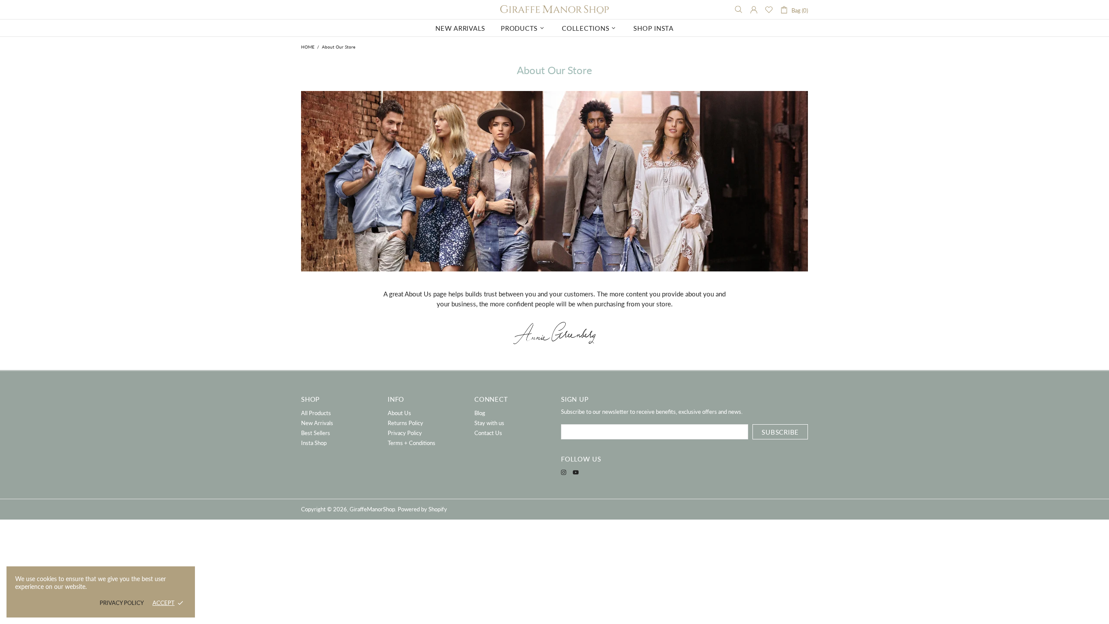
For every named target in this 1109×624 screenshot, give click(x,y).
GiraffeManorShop (554, 9)
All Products (316, 413)
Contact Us (488, 432)
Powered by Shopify (422, 509)
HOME (308, 46)
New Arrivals (317, 422)
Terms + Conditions (411, 442)
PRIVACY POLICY (122, 602)
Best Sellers (315, 432)
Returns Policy (405, 422)
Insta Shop (314, 442)
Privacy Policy (405, 432)
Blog (479, 413)
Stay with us (489, 422)
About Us (399, 413)
